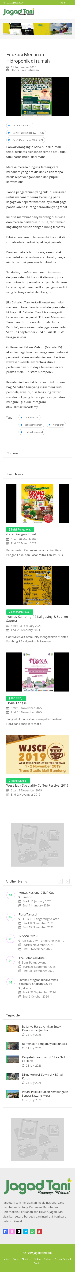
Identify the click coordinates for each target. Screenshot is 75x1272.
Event (16, 1259)
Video (38, 1259)
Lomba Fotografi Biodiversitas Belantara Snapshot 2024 (38, 982)
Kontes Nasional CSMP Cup (36, 892)
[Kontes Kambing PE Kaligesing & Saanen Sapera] (37, 585)
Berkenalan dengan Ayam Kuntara (44, 1044)
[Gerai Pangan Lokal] (37, 503)
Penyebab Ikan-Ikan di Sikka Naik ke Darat (44, 1059)
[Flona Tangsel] (37, 672)
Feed (36, 1263)
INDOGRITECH (28, 936)
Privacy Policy (62, 1259)
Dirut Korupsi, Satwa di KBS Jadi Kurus (42, 1076)
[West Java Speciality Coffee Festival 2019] (37, 754)
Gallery (47, 1259)
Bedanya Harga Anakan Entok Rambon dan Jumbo (41, 1028)
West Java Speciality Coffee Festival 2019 (37, 785)
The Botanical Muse (31, 958)
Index (7, 1259)
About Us (26, 1259)
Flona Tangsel (17, 703)
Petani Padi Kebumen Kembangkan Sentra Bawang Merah (45, 1093)
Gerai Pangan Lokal (21, 534)
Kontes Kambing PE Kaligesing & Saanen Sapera (37, 618)
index (63, 2)
